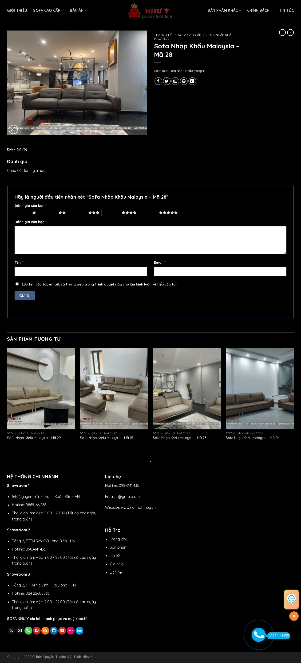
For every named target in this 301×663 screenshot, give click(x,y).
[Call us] (28, 631)
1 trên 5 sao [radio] (22, 212)
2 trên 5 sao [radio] (48, 212)
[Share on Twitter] (167, 81)
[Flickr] (71, 631)
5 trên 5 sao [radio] (149, 212)
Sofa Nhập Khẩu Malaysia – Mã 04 (253, 438)
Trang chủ (163, 35)
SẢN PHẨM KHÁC (223, 10)
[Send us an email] (20, 631)
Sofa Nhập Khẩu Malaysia (188, 71)
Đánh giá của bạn (31, 206)
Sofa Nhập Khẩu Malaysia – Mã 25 (179, 438)
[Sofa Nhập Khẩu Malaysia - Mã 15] (114, 388)
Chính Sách (258, 10)
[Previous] (7, 398)
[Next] (293, 398)
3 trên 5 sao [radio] (78, 212)
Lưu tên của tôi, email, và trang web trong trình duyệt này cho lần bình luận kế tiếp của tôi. (99, 284)
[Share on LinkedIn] (192, 81)
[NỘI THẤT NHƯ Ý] (150, 10)
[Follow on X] (11, 631)
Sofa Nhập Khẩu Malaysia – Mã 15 (106, 438)
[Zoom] (13, 129)
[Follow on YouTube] (62, 631)
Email (160, 262)
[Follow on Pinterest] (37, 631)
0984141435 (279, 635)
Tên (19, 262)
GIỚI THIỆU (17, 10)
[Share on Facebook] (158, 81)
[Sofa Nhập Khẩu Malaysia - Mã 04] (260, 388)
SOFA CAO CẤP (46, 10)
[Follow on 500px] (79, 631)
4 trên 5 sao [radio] (112, 212)
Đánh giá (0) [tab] (17, 149)
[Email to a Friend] (175, 81)
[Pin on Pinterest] (184, 81)
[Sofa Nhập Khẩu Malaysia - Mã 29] (41, 388)
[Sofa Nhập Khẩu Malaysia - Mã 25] (187, 388)
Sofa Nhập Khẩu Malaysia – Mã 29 (34, 438)
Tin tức (286, 10)
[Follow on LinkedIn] (54, 631)
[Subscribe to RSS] (45, 631)
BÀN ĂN (77, 10)
